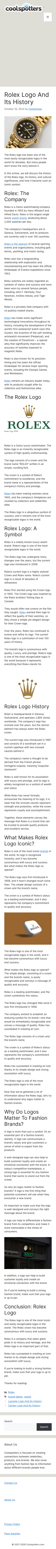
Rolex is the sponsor (16, 244)
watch (27, 1396)
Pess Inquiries (12, 1533)
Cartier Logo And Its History (24, 1405)
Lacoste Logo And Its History (25, 1401)
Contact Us (10, 1483)
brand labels (15, 1396)
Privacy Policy (12, 1524)
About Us (9, 1499)
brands (44, 851)
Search (8, 1421)
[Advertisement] (28, 54)
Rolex (7, 318)
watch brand (19, 218)
